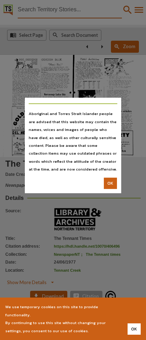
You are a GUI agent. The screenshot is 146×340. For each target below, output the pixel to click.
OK (110, 183)
